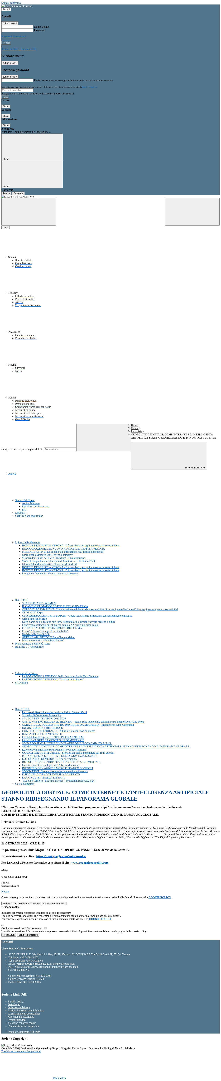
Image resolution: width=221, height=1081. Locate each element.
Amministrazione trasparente (23, 1026)
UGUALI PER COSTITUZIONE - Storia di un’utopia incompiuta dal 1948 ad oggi (68, 752)
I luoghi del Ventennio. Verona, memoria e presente (50, 573)
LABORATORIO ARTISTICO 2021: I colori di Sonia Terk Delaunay (60, 676)
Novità (134, 428)
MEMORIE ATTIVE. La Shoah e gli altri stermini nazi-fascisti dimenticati (62, 551)
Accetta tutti (54, 903)
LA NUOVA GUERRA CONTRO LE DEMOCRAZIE (53, 740)
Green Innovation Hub (34, 618)
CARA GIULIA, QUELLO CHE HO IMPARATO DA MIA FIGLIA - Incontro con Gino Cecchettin (78, 724)
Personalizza (9, 903)
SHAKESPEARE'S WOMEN (39, 603)
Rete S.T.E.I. (22, 709)
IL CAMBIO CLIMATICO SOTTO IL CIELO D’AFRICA (55, 606)
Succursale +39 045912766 (28, 960)
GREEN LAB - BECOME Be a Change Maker (48, 637)
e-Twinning (21, 682)
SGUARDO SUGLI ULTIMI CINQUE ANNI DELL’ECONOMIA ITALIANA (67, 743)
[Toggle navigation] (28, 212)
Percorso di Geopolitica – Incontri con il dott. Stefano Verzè (54, 712)
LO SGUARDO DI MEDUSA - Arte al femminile (50, 758)
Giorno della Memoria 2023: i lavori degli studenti (49, 564)
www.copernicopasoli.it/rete (89, 862)
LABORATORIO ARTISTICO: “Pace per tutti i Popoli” (53, 679)
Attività (12, 473)
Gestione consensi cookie (22, 1022)
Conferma (18, 193)
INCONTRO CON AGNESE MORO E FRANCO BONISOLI (57, 768)
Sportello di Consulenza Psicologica (41, 715)
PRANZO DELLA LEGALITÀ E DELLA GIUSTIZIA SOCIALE (59, 755)
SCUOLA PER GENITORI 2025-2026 (44, 718)
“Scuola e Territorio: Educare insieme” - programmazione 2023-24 (58, 780)
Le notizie (136, 431)
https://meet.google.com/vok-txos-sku (61, 856)
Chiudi (6, 106)
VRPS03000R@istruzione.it (45, 963)
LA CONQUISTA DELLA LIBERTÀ (43, 777)
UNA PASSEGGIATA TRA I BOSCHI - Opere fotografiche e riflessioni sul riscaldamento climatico (77, 615)
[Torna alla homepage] (110, 196)
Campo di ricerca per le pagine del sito (22, 449)
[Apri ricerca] (192, 212)
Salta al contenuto (11, 2)
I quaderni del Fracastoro (35, 506)
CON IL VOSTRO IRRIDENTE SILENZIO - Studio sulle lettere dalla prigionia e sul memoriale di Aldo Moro (83, 721)
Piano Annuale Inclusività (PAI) (32, 643)
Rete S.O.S (21, 600)
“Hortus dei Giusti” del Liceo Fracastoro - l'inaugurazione (53, 557)
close (5, 227)
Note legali (14, 1004)
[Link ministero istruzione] (16, 5)
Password (39, 30)
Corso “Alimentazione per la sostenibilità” (45, 631)
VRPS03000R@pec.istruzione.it (46, 966)
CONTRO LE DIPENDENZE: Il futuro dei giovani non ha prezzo (58, 730)
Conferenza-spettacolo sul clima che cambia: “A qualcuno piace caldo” (60, 624)
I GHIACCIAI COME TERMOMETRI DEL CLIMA (52, 628)
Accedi (6, 9)
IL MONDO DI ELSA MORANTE (42, 734)
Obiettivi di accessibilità (21, 1016)
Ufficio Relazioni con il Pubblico (26, 1010)
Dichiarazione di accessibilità (24, 1013)
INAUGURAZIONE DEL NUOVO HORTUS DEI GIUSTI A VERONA (63, 548)
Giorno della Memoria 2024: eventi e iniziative (47, 554)
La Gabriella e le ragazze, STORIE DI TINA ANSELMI (53, 737)
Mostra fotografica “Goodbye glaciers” (43, 640)
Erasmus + (21, 512)
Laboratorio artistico (26, 673)
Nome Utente (41, 26)
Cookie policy (16, 1001)
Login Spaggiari (90, 87)
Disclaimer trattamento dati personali (21, 1051)
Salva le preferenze (28, 935)
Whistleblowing (17, 1019)
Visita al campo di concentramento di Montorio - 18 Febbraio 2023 (58, 561)
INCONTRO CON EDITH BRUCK (42, 727)
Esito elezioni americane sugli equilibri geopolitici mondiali (54, 749)
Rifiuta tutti (29, 903)
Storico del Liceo (25, 500)
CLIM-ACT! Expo (32, 612)
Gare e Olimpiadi (24, 783)
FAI (24, 509)
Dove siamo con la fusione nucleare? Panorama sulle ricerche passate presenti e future (68, 621)
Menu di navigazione (194, 467)
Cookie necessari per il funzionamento (22, 928)
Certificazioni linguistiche (29, 515)
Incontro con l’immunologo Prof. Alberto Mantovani (50, 765)
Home (134, 425)
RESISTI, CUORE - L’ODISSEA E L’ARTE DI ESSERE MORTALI (61, 762)
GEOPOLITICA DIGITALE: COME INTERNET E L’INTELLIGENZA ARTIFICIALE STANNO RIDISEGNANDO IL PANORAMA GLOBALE (105, 746)
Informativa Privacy (19, 1007)
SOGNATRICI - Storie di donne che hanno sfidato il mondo (55, 771)
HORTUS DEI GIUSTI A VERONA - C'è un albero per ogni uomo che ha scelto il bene (70, 545)
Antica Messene (31, 503)
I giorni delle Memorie (27, 542)
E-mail (37, 80)
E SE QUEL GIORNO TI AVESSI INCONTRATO (51, 774)
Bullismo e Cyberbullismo (29, 646)
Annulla (6, 193)
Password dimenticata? (13, 36)
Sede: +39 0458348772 (26, 957)
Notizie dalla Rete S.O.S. (36, 634)
